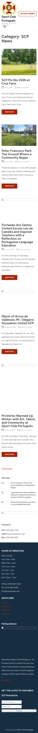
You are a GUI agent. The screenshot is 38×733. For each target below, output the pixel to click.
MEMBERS (6, 610)
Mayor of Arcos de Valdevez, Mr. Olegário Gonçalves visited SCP (18, 319)
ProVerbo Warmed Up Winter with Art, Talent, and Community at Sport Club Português (18, 421)
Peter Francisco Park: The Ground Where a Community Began (17, 154)
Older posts (7, 468)
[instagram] (15, 724)
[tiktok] (25, 724)
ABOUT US (6, 606)
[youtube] (20, 724)
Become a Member (27, 14)
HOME (4, 603)
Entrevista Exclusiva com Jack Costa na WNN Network (23, 503)
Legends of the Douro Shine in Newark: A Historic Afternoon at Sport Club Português (23, 494)
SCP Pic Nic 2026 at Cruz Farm (16, 81)
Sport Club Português (25, 730)
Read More (9, 112)
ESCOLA (5, 613)
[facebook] (10, 724)
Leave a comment (23, 87)
